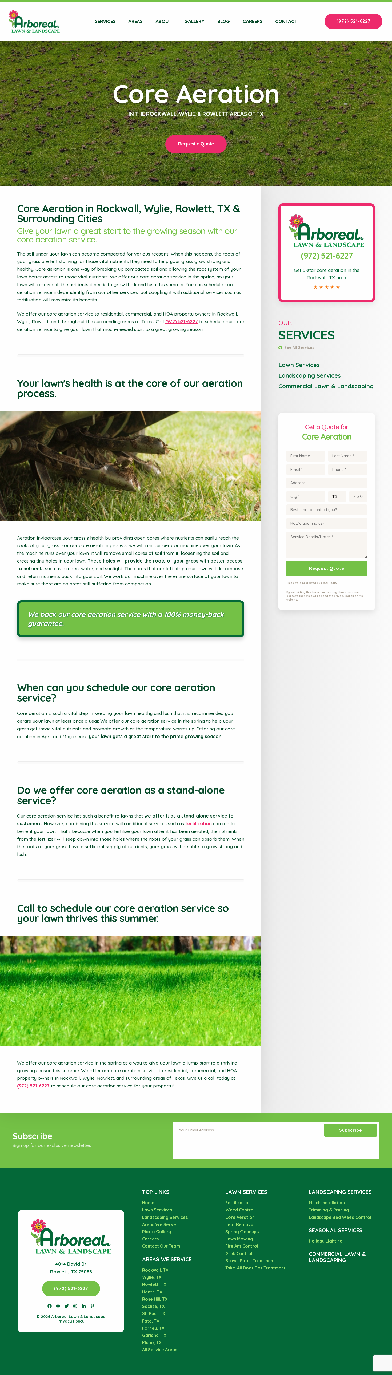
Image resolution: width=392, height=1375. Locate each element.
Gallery (194, 21)
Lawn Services (299, 365)
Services (105, 21)
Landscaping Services (309, 375)
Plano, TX (152, 1342)
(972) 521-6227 (353, 21)
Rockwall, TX (155, 1270)
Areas (135, 21)
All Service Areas (159, 1349)
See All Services (298, 347)
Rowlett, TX (154, 1284)
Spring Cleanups (242, 1231)
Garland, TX (154, 1335)
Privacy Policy (71, 1321)
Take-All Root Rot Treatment (255, 1268)
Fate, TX (150, 1321)
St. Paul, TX (153, 1313)
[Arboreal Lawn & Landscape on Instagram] (75, 1306)
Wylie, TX (152, 1277)
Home (148, 1202)
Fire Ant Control (241, 1246)
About (163, 21)
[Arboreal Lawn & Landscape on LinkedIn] (83, 1306)
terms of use (313, 596)
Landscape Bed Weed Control (340, 1217)
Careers (252, 21)
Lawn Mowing (239, 1238)
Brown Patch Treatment (250, 1260)
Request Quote (326, 568)
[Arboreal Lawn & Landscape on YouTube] (58, 1306)
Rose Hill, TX (155, 1299)
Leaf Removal (239, 1224)
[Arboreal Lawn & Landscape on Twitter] (66, 1306)
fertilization (198, 823)
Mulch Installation (327, 1202)
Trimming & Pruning (329, 1209)
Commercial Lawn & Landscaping (326, 386)
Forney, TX (153, 1328)
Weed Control (240, 1209)
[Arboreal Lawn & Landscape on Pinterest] (92, 1306)
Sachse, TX (153, 1306)
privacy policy (344, 596)
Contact (286, 21)
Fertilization (238, 1202)
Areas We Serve (159, 1224)
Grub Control (238, 1253)
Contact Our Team (161, 1246)
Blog (223, 21)
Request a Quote (196, 144)
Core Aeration (240, 1217)
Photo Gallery (156, 1231)
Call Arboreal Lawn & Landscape (326, 209)
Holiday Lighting (326, 1241)
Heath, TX (152, 1292)
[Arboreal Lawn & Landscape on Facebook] (49, 1306)
